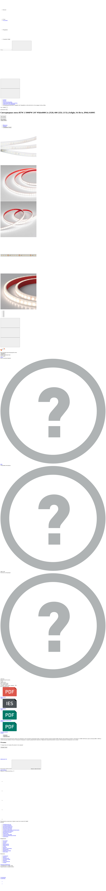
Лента (1, 357)
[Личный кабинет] (10, 84)
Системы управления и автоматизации (11, 829)
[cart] (9, 59)
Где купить (5, 20)
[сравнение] (10, 332)
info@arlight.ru (3, 769)
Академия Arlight (6, 859)
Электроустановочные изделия (9, 835)
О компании (5, 855)
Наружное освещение (7, 827)
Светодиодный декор (7, 834)
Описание (5, 735)
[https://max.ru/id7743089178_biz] (12, 819)
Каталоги (5, 847)
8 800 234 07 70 (3, 759)
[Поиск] (21, 45)
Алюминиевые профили (8, 831)
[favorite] (9, 68)
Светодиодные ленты (7, 828)
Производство (6, 858)
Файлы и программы (7, 848)
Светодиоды (5, 836)
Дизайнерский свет (7, 824)
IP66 (1, 464)
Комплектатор (6, 845)
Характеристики (6, 736)
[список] (10, 342)
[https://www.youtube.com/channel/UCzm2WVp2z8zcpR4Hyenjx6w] (12, 809)
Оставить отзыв (4, 747)
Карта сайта (5, 851)
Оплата (4, 842)
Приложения (5, 849)
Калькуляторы (6, 844)
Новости (5, 857)
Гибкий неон (5, 833)
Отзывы (4, 862)
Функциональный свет (8, 826)
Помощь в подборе (7, 850)
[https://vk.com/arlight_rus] (12, 781)
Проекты (5, 860)
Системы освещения (7, 825)
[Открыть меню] (10, 93)
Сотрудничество (6, 861)
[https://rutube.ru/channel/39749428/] (12, 790)
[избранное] (10, 323)
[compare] (9, 78)
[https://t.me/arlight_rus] (12, 800)
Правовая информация (5, 864)
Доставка (5, 841)
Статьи (4, 846)
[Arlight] (9, 758)
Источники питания (7, 832)
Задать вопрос (3, 120)
